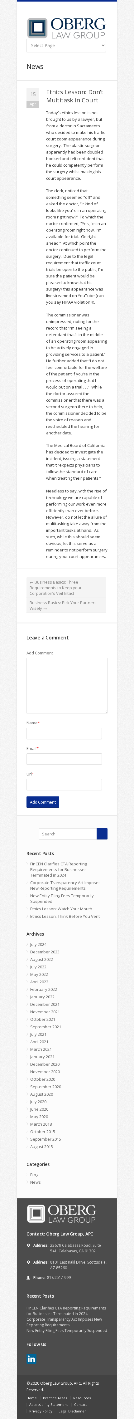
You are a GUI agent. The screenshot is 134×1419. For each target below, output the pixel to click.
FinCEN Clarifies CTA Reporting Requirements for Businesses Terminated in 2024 (58, 869)
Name (33, 723)
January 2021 (42, 1056)
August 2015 (41, 1146)
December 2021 (45, 1004)
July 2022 (38, 967)
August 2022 (41, 959)
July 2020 (38, 1101)
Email (32, 748)
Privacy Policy (40, 1411)
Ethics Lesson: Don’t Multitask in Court (74, 96)
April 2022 (39, 982)
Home (31, 1398)
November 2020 (45, 1071)
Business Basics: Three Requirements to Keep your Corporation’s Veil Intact (56, 587)
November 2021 (45, 1012)
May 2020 (39, 1116)
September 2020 (45, 1086)
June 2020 (39, 1109)
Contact (80, 1404)
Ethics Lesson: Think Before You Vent (65, 916)
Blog (34, 1174)
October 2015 (42, 1131)
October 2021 (42, 1019)
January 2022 (42, 997)
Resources (82, 1398)
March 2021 (41, 1049)
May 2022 (39, 974)
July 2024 (38, 944)
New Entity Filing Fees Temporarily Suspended (62, 898)
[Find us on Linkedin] (31, 1359)
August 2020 (41, 1094)
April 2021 (39, 1042)
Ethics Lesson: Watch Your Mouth (61, 909)
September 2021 (45, 1027)
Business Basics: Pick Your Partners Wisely (63, 605)
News (35, 1182)
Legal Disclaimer (72, 1411)
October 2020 (42, 1079)
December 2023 (45, 952)
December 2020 (45, 1064)
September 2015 (45, 1139)
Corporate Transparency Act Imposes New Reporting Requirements (65, 885)
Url (30, 774)
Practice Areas (55, 1398)
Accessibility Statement (48, 1404)
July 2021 (38, 1034)
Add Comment (39, 653)
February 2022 (43, 989)
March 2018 (41, 1124)
